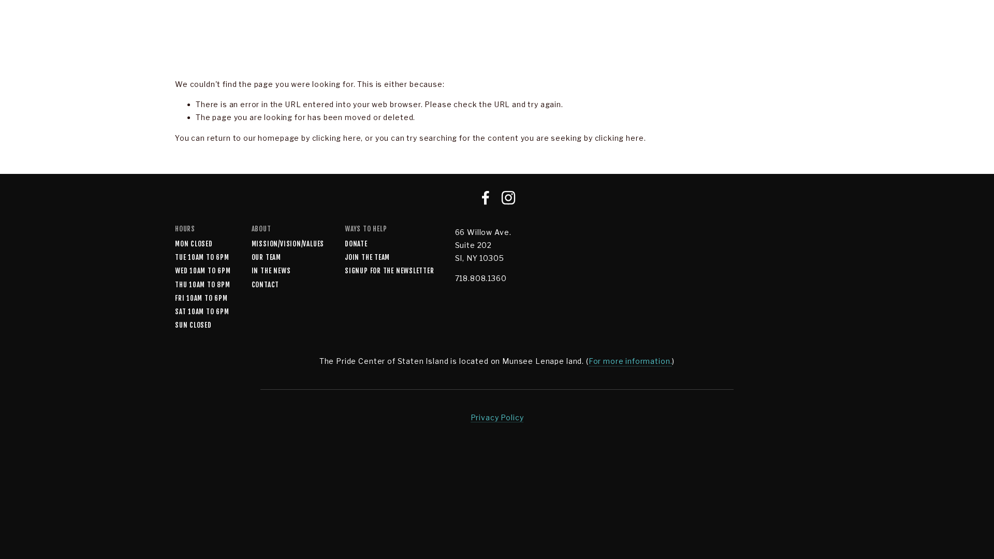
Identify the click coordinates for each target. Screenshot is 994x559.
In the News (271, 271)
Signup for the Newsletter (389, 271)
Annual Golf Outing (540, 37)
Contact (265, 285)
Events (620, 37)
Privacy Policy (497, 417)
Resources (966, 37)
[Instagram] (508, 197)
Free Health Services (430, 37)
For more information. (631, 361)
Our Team (266, 257)
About (197, 37)
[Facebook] (485, 197)
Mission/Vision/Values (288, 244)
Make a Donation (884, 37)
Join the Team (367, 257)
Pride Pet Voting (791, 37)
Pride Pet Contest (696, 37)
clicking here (336, 138)
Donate (356, 244)
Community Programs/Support (298, 37)
